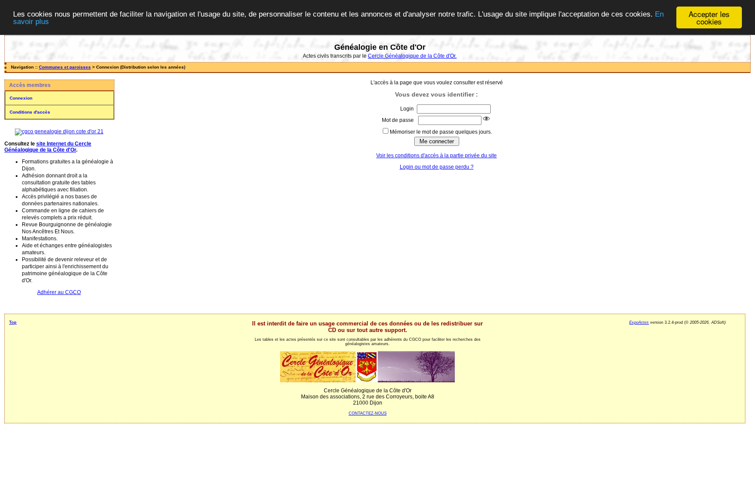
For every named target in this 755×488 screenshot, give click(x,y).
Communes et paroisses (65, 67)
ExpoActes (639, 322)
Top (13, 322)
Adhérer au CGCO (59, 292)
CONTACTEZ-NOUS (368, 413)
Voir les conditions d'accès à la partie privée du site (436, 155)
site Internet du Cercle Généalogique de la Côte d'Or (47, 147)
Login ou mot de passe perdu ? (437, 167)
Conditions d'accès (30, 112)
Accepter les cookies (709, 17)
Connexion (21, 98)
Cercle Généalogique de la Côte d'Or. (412, 56)
